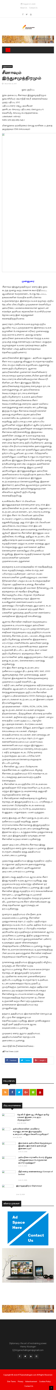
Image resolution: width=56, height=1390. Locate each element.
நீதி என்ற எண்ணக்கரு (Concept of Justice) (35, 1173)
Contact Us (33, 8)
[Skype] (36, 1357)
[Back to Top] (51, 1388)
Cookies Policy (45, 1381)
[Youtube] (31, 14)
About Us (23, 8)
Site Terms (11, 1381)
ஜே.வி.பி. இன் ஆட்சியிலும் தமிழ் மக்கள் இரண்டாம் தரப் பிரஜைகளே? (33, 1117)
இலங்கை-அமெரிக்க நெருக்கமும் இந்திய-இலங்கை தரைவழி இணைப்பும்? (35, 1146)
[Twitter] (27, 14)
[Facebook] (23, 14)
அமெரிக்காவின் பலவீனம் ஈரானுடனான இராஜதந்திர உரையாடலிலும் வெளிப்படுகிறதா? (31, 1131)
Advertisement (31, 1381)
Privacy (20, 1381)
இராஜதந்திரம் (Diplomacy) (29, 1186)
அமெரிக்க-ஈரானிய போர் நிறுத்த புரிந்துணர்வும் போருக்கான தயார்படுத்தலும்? (35, 1160)
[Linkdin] (31, 1357)
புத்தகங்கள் (7, 66)
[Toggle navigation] (8, 50)
